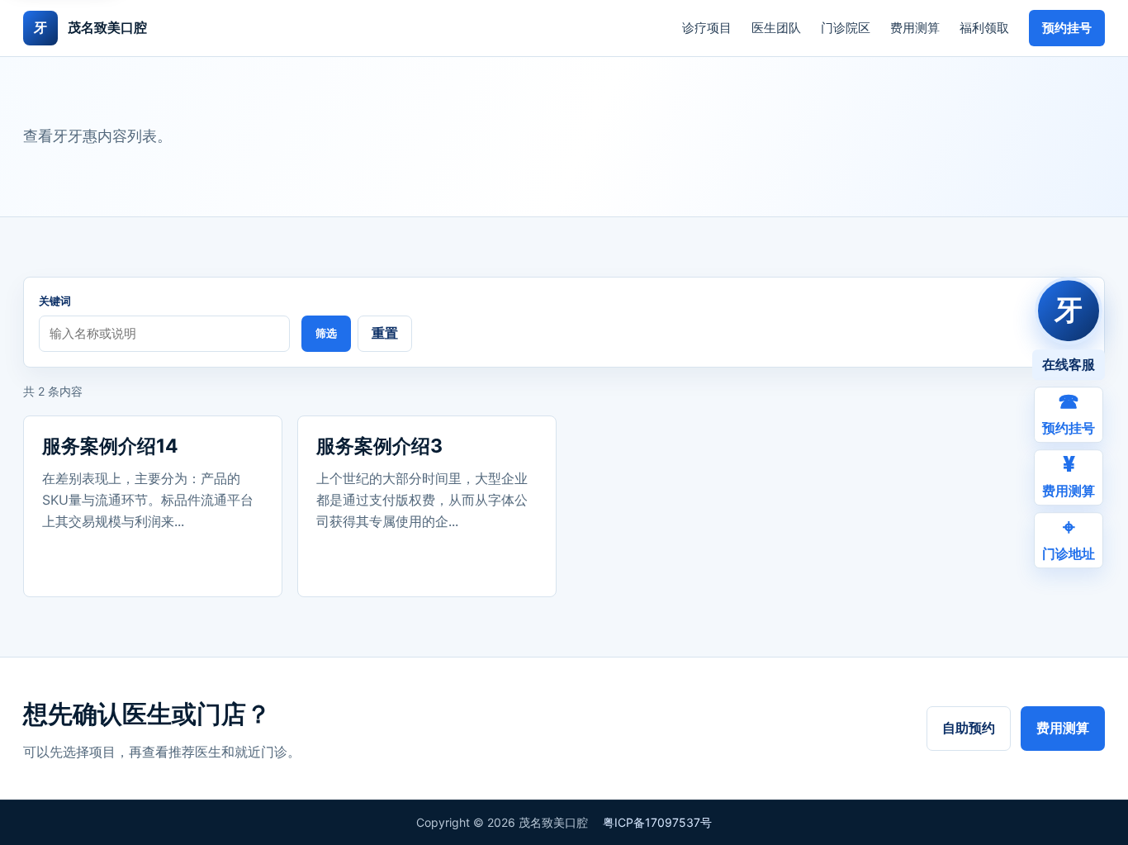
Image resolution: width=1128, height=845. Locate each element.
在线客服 (1068, 364)
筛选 (326, 333)
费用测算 (915, 28)
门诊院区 (845, 28)
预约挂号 (1067, 28)
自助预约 (968, 727)
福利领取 (984, 28)
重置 (385, 333)
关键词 (55, 300)
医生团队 (776, 28)
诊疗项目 (707, 28)
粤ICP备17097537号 (657, 822)
